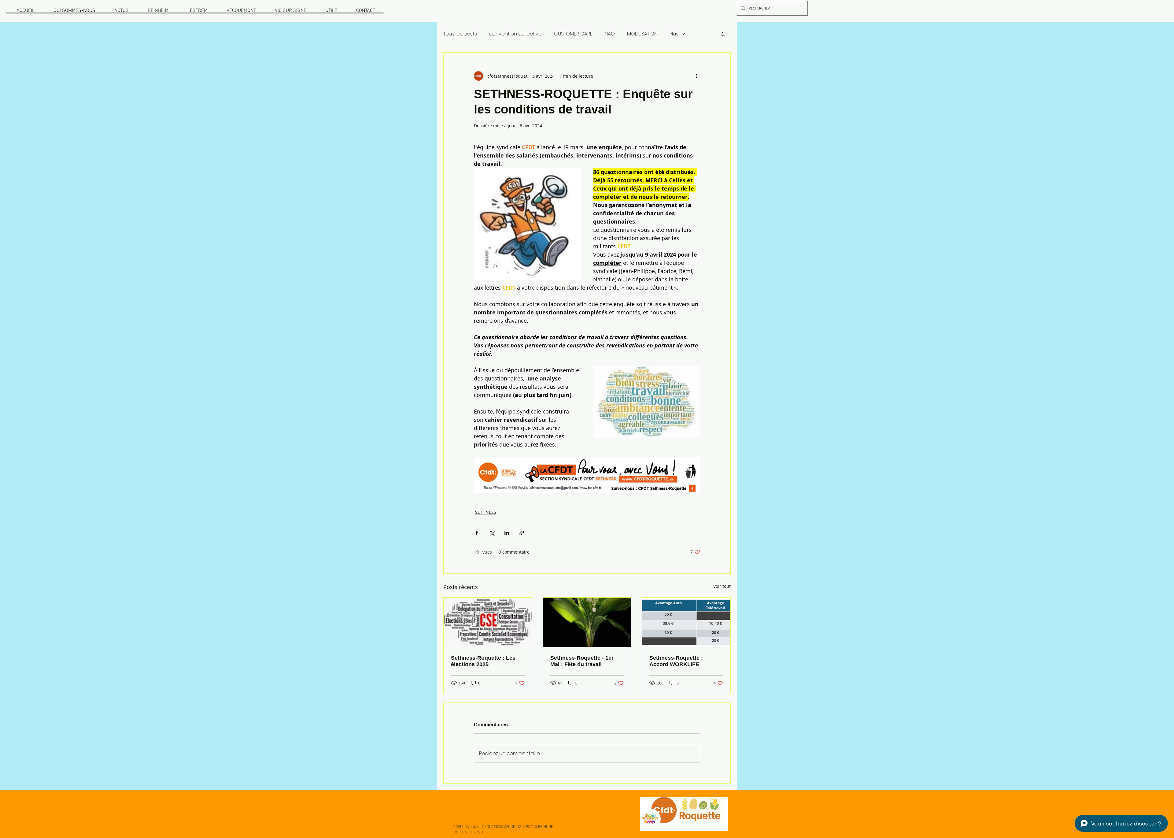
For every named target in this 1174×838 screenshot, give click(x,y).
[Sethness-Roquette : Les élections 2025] (488, 622)
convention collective (515, 34)
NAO (610, 34)
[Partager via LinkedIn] (507, 533)
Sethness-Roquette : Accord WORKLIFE (676, 661)
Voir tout (722, 586)
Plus (674, 34)
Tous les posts (460, 34)
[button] (74, 11)
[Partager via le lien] (522, 533)
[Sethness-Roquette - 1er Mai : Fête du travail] (587, 622)
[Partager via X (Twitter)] (492, 533)
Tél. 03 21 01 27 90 (468, 832)
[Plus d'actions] (696, 76)
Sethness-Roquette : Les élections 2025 (483, 661)
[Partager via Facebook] (477, 533)
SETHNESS (485, 512)
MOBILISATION (642, 34)
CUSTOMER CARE (573, 34)
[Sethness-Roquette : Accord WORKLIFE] (686, 622)
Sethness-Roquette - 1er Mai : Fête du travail (582, 661)
